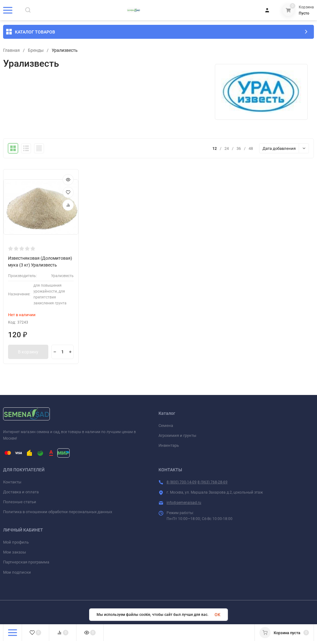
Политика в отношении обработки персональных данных (57, 511)
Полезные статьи (19, 502)
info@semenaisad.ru (184, 502)
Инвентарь (168, 445)
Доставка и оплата (21, 492)
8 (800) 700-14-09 (182, 482)
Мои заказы (14, 552)
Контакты (12, 482)
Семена (165, 425)
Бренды (36, 50)
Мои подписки (17, 572)
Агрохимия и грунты (177, 435)
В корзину (28, 351)
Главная (11, 50)
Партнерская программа (26, 562)
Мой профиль (16, 542)
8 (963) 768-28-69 (213, 482)
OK (217, 614)
